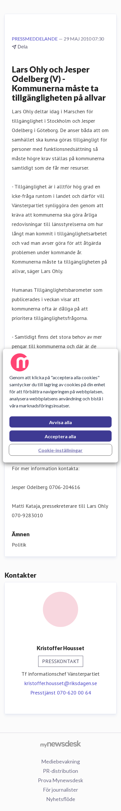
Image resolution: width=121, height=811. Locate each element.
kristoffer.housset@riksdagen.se (60, 683)
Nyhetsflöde (60, 799)
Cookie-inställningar (60, 450)
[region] (60, 405)
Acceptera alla (60, 436)
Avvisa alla (60, 422)
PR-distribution (60, 771)
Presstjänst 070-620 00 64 (60, 692)
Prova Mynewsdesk (60, 780)
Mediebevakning (60, 761)
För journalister (60, 789)
